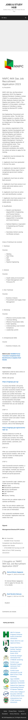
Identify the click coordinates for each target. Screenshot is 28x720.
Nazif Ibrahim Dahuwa (14, 594)
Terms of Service (14, 714)
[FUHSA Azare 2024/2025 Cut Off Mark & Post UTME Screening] (6, 673)
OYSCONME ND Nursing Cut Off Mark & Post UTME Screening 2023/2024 (13, 550)
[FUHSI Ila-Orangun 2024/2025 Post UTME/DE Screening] (6, 658)
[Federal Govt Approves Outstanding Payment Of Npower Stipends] (6, 687)
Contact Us (21, 711)
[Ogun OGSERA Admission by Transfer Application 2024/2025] (6, 681)
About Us (23, 714)
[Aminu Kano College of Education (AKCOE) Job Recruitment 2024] (6, 694)
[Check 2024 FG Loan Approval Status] (6, 643)
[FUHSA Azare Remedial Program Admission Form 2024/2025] (6, 664)
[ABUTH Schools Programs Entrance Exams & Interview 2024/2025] (6, 635)
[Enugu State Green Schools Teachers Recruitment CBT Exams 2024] (6, 649)
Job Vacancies (8, 538)
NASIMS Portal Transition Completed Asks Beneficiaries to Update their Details (12, 543)
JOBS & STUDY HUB (14, 6)
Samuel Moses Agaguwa (15, 572)
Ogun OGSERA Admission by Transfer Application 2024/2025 (17, 681)
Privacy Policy (12, 711)
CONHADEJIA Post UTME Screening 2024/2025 (16, 700)
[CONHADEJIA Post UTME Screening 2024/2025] (6, 700)
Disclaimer (5, 714)
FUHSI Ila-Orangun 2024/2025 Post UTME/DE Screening (16, 657)
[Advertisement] (14, 35)
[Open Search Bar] (25, 17)
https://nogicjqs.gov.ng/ (10, 382)
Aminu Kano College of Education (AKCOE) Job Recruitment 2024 (17, 694)
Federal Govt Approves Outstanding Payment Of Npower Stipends (17, 687)
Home (5, 711)
